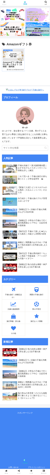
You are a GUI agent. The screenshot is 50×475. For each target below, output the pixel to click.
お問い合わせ (13, 467)
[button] (45, 147)
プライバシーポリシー (36, 467)
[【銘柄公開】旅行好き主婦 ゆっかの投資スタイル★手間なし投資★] (37, 29)
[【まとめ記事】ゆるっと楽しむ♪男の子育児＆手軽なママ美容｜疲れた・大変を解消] (12, 29)
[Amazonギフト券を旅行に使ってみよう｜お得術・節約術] (30, 421)
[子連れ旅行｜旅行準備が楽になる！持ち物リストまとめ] (12, 14)
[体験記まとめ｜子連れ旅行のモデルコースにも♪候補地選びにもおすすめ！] (37, 14)
